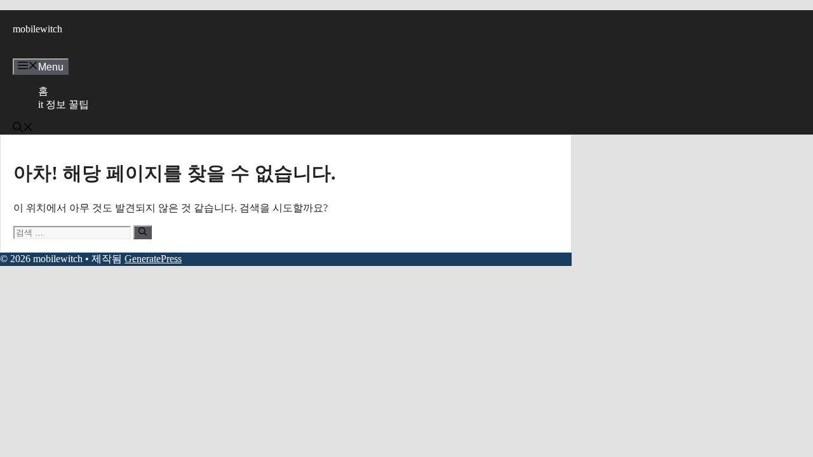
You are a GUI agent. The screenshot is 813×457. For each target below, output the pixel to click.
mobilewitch (37, 28)
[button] (23, 128)
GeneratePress (153, 258)
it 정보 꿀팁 (63, 104)
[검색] (142, 232)
